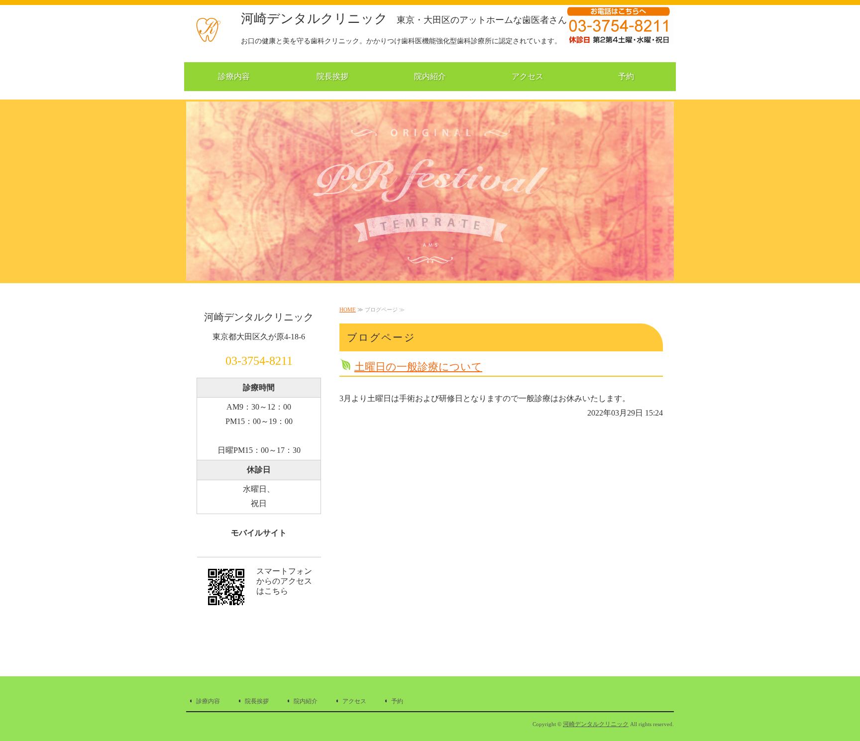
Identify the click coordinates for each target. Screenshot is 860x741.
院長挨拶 (332, 76)
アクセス (527, 76)
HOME (347, 310)
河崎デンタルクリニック (404, 18)
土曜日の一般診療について (418, 366)
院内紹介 (430, 76)
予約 (626, 76)
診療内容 (234, 76)
